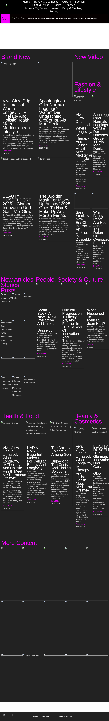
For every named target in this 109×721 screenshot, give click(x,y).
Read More (7, 151)
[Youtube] (103, 716)
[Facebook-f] (98, 716)
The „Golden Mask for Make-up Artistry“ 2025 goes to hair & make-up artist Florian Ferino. (54, 206)
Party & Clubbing (72, 8)
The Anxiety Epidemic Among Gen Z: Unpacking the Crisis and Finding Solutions (61, 459)
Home (26, 1)
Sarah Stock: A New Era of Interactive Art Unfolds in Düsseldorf (84, 225)
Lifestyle (70, 4)
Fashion (80, 1)
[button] (3, 7)
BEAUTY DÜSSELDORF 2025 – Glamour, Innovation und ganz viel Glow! (18, 204)
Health (57, 4)
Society (53, 11)
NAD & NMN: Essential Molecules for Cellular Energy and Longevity (36, 458)
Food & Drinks (40, 4)
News (54, 8)
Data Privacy (48, 716)
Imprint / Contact (67, 716)
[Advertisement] (54, 36)
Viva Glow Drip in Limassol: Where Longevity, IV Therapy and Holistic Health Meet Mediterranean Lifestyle (62, 18)
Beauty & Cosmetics (46, 1)
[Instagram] (100, 716)
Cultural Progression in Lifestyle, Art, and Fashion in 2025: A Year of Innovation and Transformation (74, 325)
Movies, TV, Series (36, 8)
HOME (35, 716)
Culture (66, 1)
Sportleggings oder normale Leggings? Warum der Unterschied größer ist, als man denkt (52, 112)
